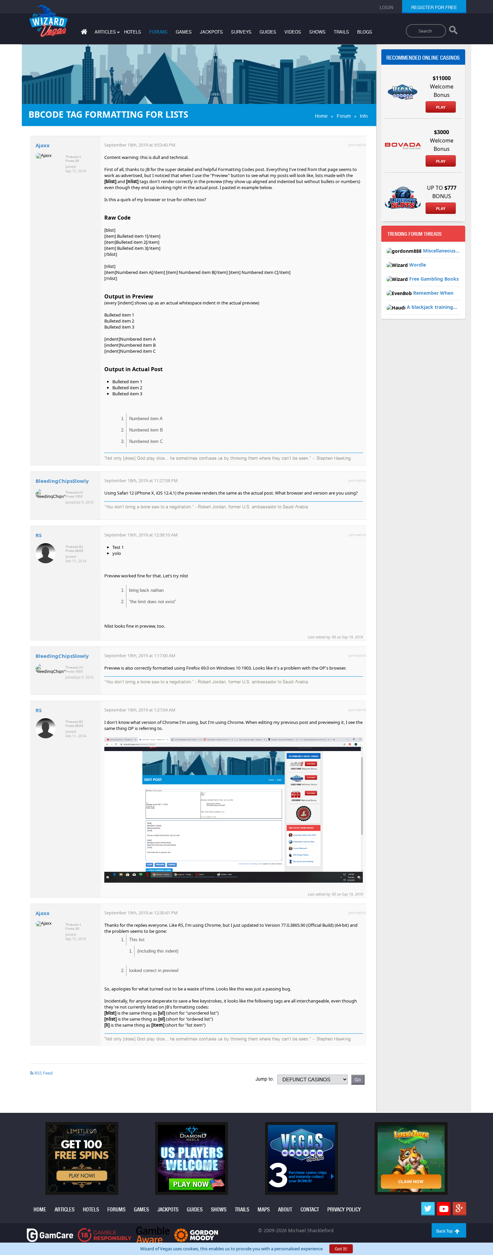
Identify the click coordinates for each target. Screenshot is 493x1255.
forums (158, 32)
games (184, 32)
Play (440, 107)
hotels (132, 32)
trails (341, 32)
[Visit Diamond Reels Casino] (191, 1158)
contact (309, 1209)
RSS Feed (43, 1073)
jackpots (211, 32)
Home (321, 116)
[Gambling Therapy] (196, 1235)
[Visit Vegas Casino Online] (301, 1158)
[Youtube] (443, 1208)
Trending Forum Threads (414, 234)
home (40, 1209)
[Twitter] (428, 1208)
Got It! (341, 1249)
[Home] (83, 33)
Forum (344, 116)
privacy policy (344, 1209)
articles (64, 1209)
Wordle (417, 265)
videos (292, 32)
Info (364, 116)
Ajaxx (43, 145)
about (285, 1209)
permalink (357, 144)
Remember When (433, 293)
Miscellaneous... (441, 250)
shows (317, 32)
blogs (364, 32)
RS (39, 535)
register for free (434, 7)
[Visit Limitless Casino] (81, 1158)
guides (268, 32)
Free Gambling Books (434, 279)
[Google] (459, 1208)
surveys (241, 32)
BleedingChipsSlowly (62, 480)
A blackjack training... (432, 307)
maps (264, 1209)
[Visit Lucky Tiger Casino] (411, 1158)
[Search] (453, 31)
